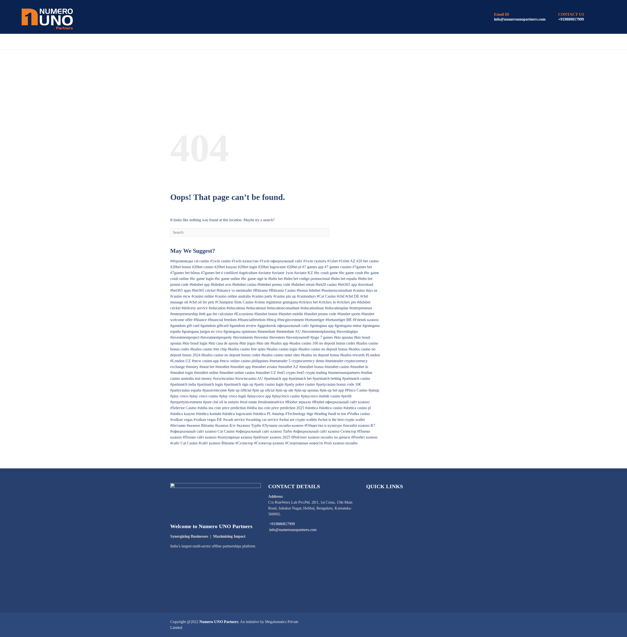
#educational (256, 308)
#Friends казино (366, 320)
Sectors (82, 42)
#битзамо (178, 425)
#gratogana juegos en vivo (202, 331)
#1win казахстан (245, 261)
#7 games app (313, 267)
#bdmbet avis (221, 284)
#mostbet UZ (266, 373)
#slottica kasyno (182, 414)
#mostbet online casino (237, 373)
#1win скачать (314, 261)
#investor (261, 337)
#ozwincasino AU (249, 378)
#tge (310, 414)
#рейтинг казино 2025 (271, 437)
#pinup (373, 390)
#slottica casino (330, 408)
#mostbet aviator (264, 367)
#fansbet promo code (320, 314)
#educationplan (336, 308)
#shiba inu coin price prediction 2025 (275, 408)
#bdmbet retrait (302, 284)
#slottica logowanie (237, 414)
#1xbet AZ (347, 261)
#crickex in (327, 302)
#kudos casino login (281, 349)
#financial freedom (222, 320)
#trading (320, 414)
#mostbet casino (337, 367)
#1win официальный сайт (281, 261)
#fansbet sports (348, 314)
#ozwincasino (223, 378)
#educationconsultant (283, 308)
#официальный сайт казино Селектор (324, 431)
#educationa (236, 308)
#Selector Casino (183, 408)
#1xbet (332, 261)
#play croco (179, 396)
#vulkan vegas (181, 419)
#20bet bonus (180, 267)
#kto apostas (343, 337)
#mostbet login (181, 373)
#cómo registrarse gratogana (276, 302)
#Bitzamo (260, 290)
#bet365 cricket (204, 290)
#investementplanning (319, 331)
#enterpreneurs (360, 308)
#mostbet (222, 367)
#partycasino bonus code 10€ (338, 384)
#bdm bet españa (344, 279)
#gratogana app (322, 326)
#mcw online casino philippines (244, 361)
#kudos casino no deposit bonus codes (230, 355)
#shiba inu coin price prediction (221, 408)
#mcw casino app (205, 361)
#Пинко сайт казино (200, 437)
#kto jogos (247, 343)
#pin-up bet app (332, 390)
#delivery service (194, 308)
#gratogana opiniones (239, 331)
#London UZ (180, 361)
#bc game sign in (254, 279)
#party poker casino (300, 384)
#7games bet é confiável (219, 273)
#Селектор (244, 443)
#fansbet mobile (290, 314)
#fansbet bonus (265, 314)
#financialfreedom (251, 320)
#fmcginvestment (290, 320)
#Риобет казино (364, 437)
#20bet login (247, 267)
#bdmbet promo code (273, 284)
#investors (277, 337)
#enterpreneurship (184, 314)
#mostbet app (240, 367)
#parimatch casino (356, 378)
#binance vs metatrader (234, 290)
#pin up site (284, 390)
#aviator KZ (303, 273)
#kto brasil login (194, 343)
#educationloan (312, 308)
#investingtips (347, 331)
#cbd (340, 296)
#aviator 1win (282, 273)
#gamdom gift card (184, 326)
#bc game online (227, 279)
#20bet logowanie (272, 267)
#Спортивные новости (304, 443)
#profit (346, 396)
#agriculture (248, 273)
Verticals (217, 42)
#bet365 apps (180, 290)
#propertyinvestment (186, 402)
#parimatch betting (327, 378)
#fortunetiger (315, 320)
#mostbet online (206, 373)
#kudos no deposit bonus (320, 355)
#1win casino (220, 261)
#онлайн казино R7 (359, 425)
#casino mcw (180, 296)
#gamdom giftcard (214, 326)
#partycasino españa (185, 390)
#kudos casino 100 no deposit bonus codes (322, 343)
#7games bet (362, 267)
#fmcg (271, 320)
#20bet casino (202, 267)
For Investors (117, 42)
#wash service (234, 419)
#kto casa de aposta (223, 343)
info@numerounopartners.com (519, 19)
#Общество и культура (323, 425)
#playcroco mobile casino (320, 396)
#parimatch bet (300, 378)
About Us (53, 42)
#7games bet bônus (185, 273)
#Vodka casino (358, 414)
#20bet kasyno (225, 267)
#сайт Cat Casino (184, 443)
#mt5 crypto (286, 373)
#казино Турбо (249, 425)
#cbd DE (352, 296)
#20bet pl (294, 267)
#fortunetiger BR (339, 320)
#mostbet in (359, 367)
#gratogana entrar (348, 326)
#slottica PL (262, 414)
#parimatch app (276, 378)
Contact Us (360, 42)
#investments (243, 337)
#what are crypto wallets (298, 419)
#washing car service (262, 419)
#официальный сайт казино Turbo (264, 431)
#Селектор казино (269, 443)
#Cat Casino (326, 296)
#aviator (264, 273)
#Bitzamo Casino (282, 290)
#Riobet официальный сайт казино (341, 402)
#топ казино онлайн (341, 443)
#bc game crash (351, 273)
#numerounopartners (344, 373)
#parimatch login (210, 384)
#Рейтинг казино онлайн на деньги (320, 437)
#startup (278, 414)
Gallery (299, 42)
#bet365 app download (355, 284)
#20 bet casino (367, 261)
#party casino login (269, 384)
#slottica (311, 408)
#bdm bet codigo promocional (307, 279)
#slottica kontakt (208, 414)
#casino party (262, 296)
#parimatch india (183, 384)
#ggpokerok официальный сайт (283, 326)
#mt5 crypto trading (312, 373)
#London (373, 355)
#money (192, 367)
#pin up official (239, 390)
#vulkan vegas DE (207, 419)
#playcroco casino (286, 396)
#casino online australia (233, 296)
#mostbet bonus (311, 367)
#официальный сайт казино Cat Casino (202, 431)
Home (28, 42)
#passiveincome (214, 390)
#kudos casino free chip (208, 349)
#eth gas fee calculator (216, 314)
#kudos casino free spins (246, 349)
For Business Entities (170, 42)
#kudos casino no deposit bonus (323, 349)
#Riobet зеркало (298, 402)
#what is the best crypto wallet (341, 419)
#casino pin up (284, 296)
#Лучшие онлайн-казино (282, 425)
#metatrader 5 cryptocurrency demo (296, 361)
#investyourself (297, 337)
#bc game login (202, 279)
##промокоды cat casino (189, 261)
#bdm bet (275, 279)
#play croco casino (203, 396)
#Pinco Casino (356, 390)
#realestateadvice (271, 402)
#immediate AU (288, 331)
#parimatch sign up (238, 384)
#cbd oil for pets (201, 302)
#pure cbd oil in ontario (221, 402)
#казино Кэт (225, 425)
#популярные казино (234, 437)
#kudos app (279, 343)
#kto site (262, 343)
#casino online (203, 296)
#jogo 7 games (321, 337)
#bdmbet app (200, 284)
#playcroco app (259, 396)
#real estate (248, 402)
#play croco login (232, 396)
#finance (200, 320)
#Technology (295, 414)
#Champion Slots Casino (234, 302)
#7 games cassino (338, 267)
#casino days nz (365, 290)
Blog (243, 42)
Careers (327, 42)
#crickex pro (346, 302)
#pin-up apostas (306, 390)
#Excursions (243, 314)
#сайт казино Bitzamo (216, 443)
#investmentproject (184, 337)
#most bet (206, 367)
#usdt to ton (337, 414)
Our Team (269, 42)
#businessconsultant (336, 290)
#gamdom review (242, 326)
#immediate (266, 331)
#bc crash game (326, 273)
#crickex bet (308, 302)
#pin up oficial (263, 390)
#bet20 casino (326, 284)
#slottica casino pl (357, 408)
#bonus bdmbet (308, 290)
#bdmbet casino (244, 284)
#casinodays (306, 296)
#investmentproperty (216, 337)
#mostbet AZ (288, 367)
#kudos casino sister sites (280, 355)
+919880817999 (571, 19)
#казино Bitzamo (200, 425)
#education (217, 308)
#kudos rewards (352, 355)
